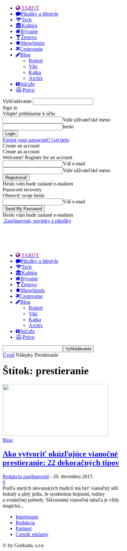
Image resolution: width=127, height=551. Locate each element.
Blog (25, 55)
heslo (68, 126)
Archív (36, 78)
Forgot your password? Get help (36, 140)
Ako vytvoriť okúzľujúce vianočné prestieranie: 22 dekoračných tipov (61, 458)
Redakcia (25, 522)
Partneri (24, 528)
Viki (33, 66)
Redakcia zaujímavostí (26, 476)
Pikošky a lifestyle (39, 14)
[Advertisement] (55, 232)
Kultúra (29, 25)
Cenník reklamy (32, 534)
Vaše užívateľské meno (86, 119)
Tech (26, 19)
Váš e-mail (74, 163)
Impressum (27, 516)
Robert (36, 60)
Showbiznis (33, 43)
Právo (28, 90)
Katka (35, 72)
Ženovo (29, 37)
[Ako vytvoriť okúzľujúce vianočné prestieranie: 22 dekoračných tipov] (55, 434)
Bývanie (29, 31)
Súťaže (27, 84)
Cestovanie (31, 49)
